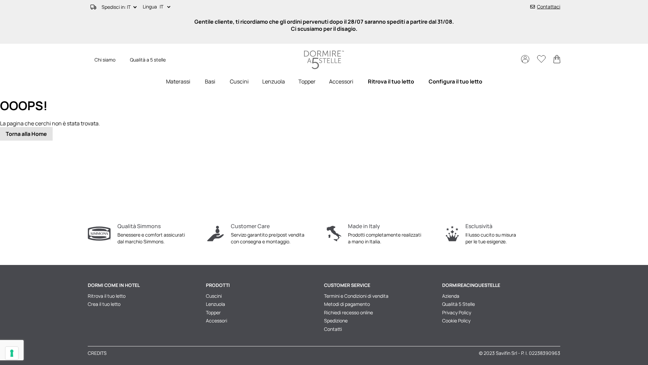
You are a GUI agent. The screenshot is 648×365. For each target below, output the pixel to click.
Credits (97, 353)
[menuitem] (178, 81)
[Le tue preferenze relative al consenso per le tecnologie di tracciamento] (11, 353)
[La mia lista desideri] (542, 60)
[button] (166, 7)
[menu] (324, 82)
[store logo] (324, 60)
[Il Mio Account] (525, 61)
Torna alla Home (26, 134)
